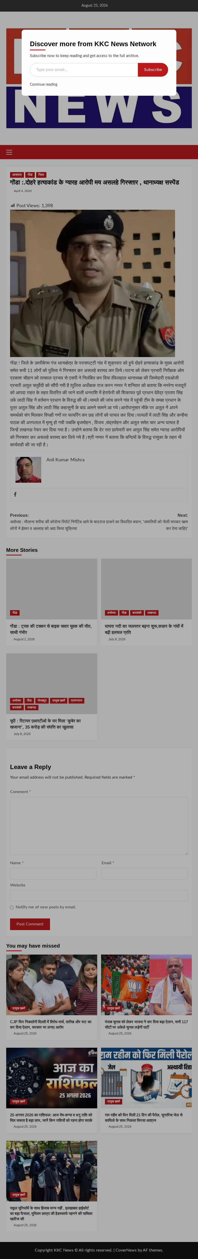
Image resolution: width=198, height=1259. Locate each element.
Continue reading (43, 84)
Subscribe (153, 70)
